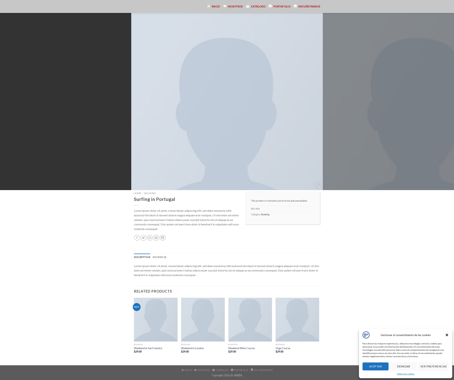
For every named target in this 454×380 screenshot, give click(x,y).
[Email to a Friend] (150, 238)
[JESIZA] (136, 6)
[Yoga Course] (297, 320)
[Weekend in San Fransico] (156, 320)
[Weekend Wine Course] (250, 320)
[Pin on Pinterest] (156, 238)
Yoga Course (283, 348)
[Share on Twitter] (143, 238)
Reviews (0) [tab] (159, 257)
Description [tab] (142, 257)
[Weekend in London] (203, 320)
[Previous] (13, 101)
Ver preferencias (433, 366)
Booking (150, 193)
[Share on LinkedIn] (163, 238)
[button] (447, 335)
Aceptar (375, 366)
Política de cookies (405, 374)
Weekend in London (192, 348)
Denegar (403, 366)
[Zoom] (318, 185)
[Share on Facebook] (137, 238)
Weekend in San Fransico (148, 348)
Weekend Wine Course (241, 348)
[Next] (440, 101)
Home (137, 193)
